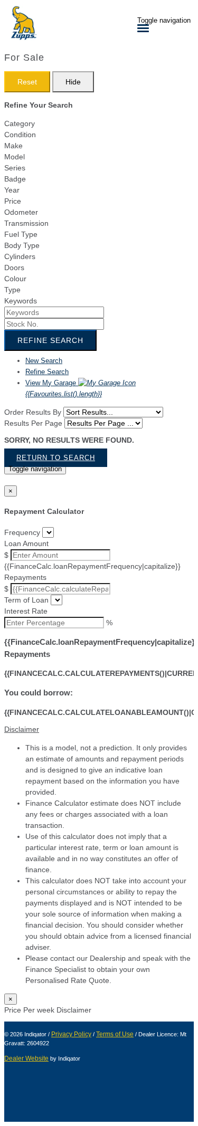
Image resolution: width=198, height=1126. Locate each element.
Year (12, 190)
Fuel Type (20, 234)
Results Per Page (33, 423)
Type (12, 289)
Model (14, 156)
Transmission (26, 223)
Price (12, 201)
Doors (14, 267)
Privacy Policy (71, 1034)
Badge (15, 179)
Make (13, 145)
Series (14, 168)
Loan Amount (26, 543)
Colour (15, 278)
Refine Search (50, 340)
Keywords (20, 301)
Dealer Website (26, 1058)
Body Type (22, 245)
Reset (27, 82)
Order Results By (32, 412)
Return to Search (55, 458)
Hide (73, 82)
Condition (20, 134)
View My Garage (63, 388)
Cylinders (19, 256)
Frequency (22, 532)
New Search (43, 361)
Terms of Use (115, 1034)
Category (19, 123)
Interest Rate (26, 611)
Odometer (21, 212)
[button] (99, 729)
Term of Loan (26, 600)
